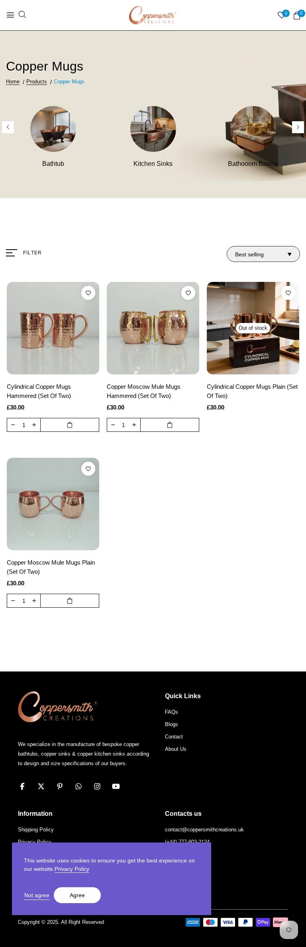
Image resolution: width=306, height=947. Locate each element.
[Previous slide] (8, 127)
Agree (77, 895)
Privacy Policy (72, 869)
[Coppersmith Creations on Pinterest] (59, 786)
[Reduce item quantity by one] (13, 425)
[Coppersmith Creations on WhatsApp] (78, 786)
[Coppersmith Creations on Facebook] (22, 786)
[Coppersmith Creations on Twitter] (41, 786)
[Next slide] (298, 127)
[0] (297, 16)
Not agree (36, 895)
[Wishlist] (88, 293)
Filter (32, 253)
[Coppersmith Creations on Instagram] (97, 786)
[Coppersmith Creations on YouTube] (116, 786)
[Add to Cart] (69, 425)
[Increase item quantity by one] (34, 425)
